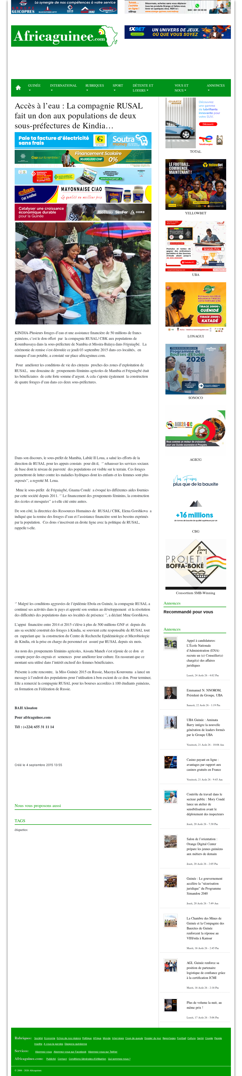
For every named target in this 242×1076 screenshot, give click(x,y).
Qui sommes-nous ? (119, 1058)
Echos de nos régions (69, 1038)
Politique (87, 1038)
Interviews (118, 1038)
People (218, 1038)
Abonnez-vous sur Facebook (70, 1051)
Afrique (97, 1038)
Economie (49, 1038)
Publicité (51, 1058)
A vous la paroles (53, 1043)
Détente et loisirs (143, 88)
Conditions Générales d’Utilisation (87, 1058)
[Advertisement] (121, 64)
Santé (200, 1038)
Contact (62, 1058)
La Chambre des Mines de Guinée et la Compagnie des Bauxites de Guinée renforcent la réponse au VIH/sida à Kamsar (205, 928)
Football (181, 1038)
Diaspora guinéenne (76, 1043)
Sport (118, 85)
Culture (191, 1038)
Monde (107, 1038)
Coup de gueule (134, 1038)
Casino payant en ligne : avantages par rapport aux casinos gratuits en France (204, 764)
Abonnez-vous (43, 1051)
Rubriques (95, 85)
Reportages (169, 1038)
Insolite (38, 1043)
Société (38, 1038)
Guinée (34, 85)
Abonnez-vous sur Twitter (102, 1051)
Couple (209, 1038)
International (63, 85)
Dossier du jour (152, 1038)
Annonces (216, 85)
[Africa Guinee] (64, 36)
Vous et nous (182, 88)
